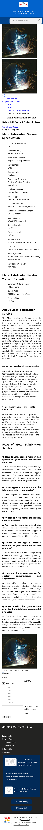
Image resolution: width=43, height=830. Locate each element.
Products (12, 107)
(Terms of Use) (25, 820)
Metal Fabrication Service (18, 110)
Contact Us (8, 749)
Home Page (8, 739)
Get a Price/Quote (10, 127)
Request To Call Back (11, 101)
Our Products (9, 746)
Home (10, 104)
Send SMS (23, 808)
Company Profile (10, 742)
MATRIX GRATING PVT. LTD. (23, 12)
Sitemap (7, 752)
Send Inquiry (11, 98)
